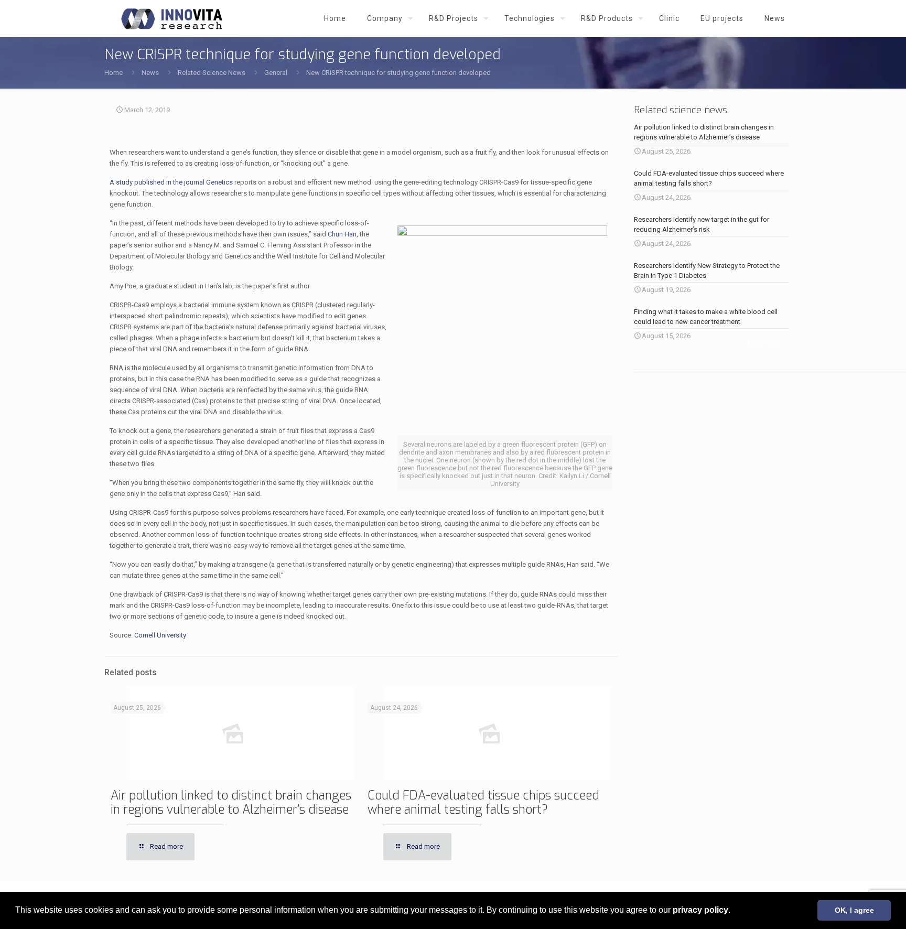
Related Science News (211, 73)
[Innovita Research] (171, 18)
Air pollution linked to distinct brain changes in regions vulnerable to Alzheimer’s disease (231, 802)
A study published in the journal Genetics (171, 182)
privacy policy (700, 909)
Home (113, 73)
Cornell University (160, 635)
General (275, 73)
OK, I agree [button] (854, 910)
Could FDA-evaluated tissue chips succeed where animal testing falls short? (483, 802)
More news (764, 344)
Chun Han (342, 234)
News (150, 73)
